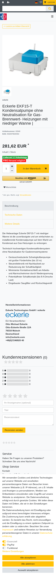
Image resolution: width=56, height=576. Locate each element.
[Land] (36, 2)
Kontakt (6, 471)
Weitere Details (12, 224)
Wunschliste (10, 187)
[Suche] (50, 8)
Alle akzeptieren (28, 557)
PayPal (10, 545)
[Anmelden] (3, 2)
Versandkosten (25, 195)
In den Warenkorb (32, 168)
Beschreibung (11, 206)
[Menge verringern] (12, 171)
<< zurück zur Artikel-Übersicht (16, 26)
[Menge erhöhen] (12, 166)
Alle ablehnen (28, 564)
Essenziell (12, 541)
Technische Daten (13, 215)
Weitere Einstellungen (13, 551)
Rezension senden (14, 430)
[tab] (28, 205)
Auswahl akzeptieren (28, 570)
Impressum (7, 529)
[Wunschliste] (41, 2)
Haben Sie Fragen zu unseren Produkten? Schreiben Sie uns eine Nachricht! (23, 460)
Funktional (12, 548)
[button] (25, 179)
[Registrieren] (8, 2)
